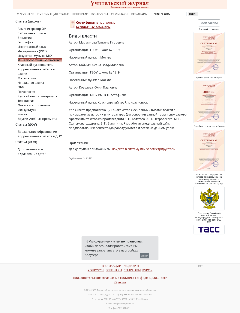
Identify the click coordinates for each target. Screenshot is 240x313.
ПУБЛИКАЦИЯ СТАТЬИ (53, 14)
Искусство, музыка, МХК (35, 56)
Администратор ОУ (32, 29)
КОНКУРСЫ (99, 14)
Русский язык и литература (37, 96)
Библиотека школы (32, 33)
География (25, 42)
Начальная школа (31, 83)
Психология (26, 92)
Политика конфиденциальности (143, 278)
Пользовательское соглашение (96, 278)
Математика (27, 78)
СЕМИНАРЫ (119, 14)
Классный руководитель (35, 65)
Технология (26, 101)
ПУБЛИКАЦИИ (110, 266)
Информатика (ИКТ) (32, 51)
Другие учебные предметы (37, 119)
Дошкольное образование (37, 132)
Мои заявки (209, 23)
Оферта (120, 282)
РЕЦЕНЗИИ (80, 14)
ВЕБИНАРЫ (139, 14)
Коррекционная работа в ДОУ (40, 136)
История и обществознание (38, 60)
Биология (25, 38)
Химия (22, 114)
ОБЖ (21, 87)
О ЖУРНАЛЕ (25, 14)
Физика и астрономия (34, 105)
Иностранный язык (32, 47)
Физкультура (27, 110)
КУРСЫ (147, 270)
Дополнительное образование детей (32, 151)
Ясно (144, 255)
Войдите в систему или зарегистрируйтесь (143, 149)
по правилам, (132, 241)
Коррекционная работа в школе (36, 71)
